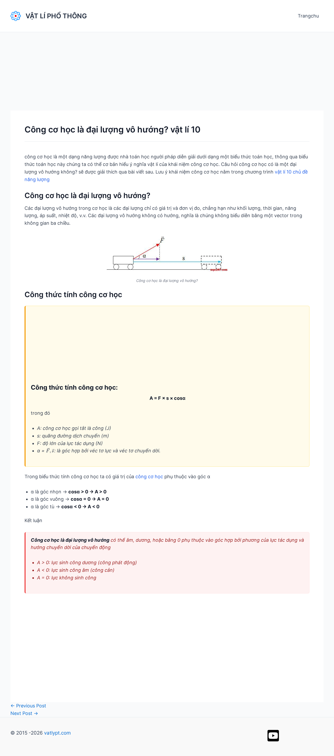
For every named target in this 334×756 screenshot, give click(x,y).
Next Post (24, 713)
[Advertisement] (167, 71)
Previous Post (28, 705)
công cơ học (149, 476)
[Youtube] (273, 735)
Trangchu (308, 16)
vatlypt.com (57, 733)
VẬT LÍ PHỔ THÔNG (56, 16)
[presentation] (50, 451)
